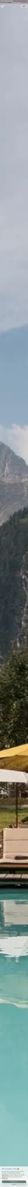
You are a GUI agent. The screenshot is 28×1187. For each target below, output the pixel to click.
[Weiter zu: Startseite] (2, 6)
